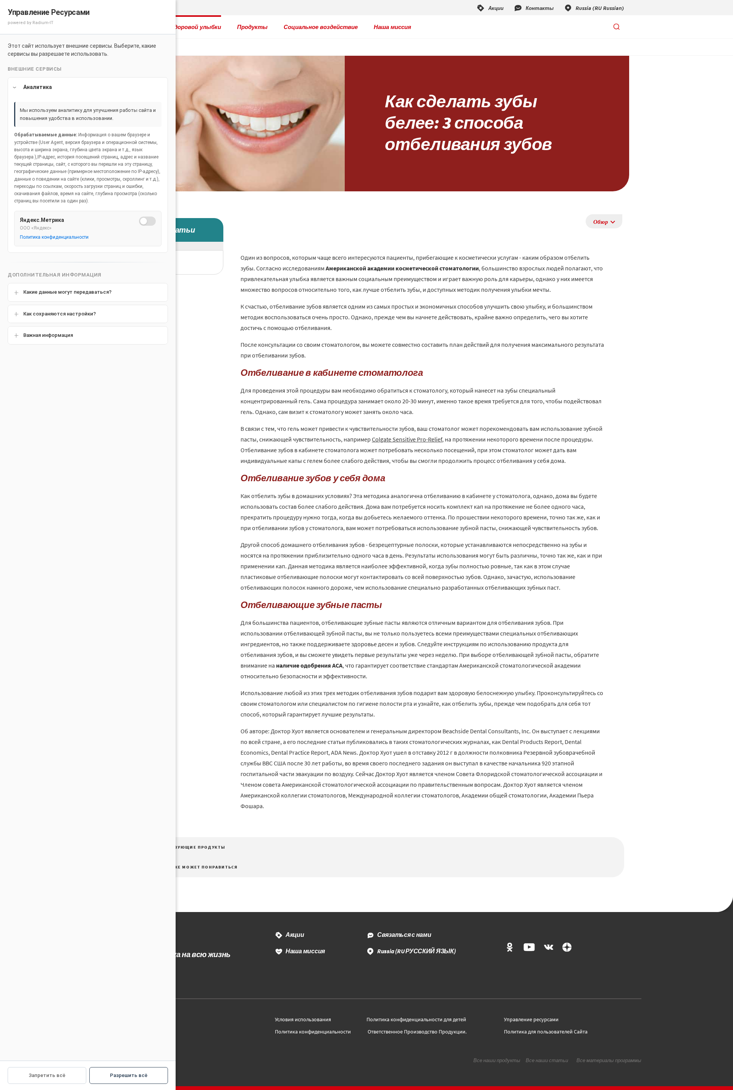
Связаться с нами (404, 934)
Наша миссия (392, 27)
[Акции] (490, 7)
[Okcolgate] (509, 948)
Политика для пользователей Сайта (546, 1031)
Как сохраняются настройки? (59, 314)
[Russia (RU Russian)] (593, 7)
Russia (416, 951)
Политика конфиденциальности (313, 1031)
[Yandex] (567, 948)
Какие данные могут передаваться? (67, 292)
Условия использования (303, 1019)
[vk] (548, 948)
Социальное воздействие (321, 27)
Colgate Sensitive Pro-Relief (407, 439)
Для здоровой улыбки (189, 27)
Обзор (600, 221)
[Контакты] (533, 7)
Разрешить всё (128, 1075)
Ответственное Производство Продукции (416, 1031)
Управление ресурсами (531, 1019)
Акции (295, 934)
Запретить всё (47, 1075)
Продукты (252, 27)
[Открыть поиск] (616, 26)
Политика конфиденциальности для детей (416, 1019)
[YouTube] (529, 948)
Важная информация (48, 335)
